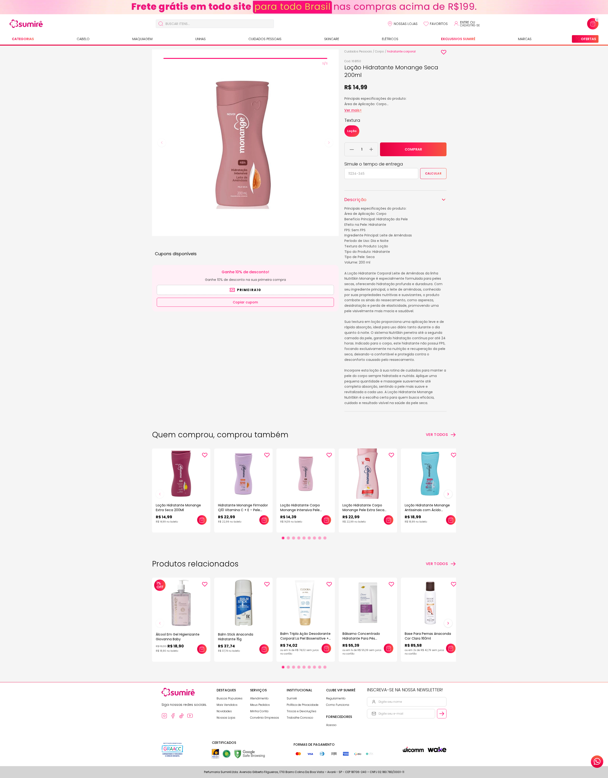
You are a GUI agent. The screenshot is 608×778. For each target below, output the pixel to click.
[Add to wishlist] (443, 52)
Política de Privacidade (302, 705)
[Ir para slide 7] (314, 538)
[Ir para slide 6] (309, 538)
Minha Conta (259, 711)
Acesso (331, 725)
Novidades (224, 711)
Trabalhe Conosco (300, 718)
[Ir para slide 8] (319, 538)
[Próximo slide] (448, 494)
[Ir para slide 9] (325, 538)
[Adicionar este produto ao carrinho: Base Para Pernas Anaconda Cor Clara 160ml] (451, 648)
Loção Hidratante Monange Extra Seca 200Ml (178, 507)
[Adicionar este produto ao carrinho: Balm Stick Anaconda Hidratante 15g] (264, 649)
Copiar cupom (245, 302)
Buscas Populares (229, 698)
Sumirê (292, 698)
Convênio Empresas (264, 718)
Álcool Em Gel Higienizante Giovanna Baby (178, 636)
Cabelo (83, 39)
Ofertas (588, 39)
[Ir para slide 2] (288, 538)
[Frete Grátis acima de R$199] (304, 7)
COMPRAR (413, 149)
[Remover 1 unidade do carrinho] (352, 149)
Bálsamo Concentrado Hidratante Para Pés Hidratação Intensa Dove (363, 638)
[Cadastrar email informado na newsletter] (441, 713)
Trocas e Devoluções (301, 711)
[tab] (245, 58)
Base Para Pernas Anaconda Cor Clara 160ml (428, 636)
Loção (351, 131)
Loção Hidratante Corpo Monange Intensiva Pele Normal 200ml (300, 510)
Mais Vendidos (227, 705)
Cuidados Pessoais (264, 39)
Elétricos (390, 39)
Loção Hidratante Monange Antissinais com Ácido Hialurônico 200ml (427, 510)
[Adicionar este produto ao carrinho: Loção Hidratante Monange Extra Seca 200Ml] (202, 520)
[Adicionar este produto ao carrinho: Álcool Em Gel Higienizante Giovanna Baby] (202, 649)
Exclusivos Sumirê (458, 39)
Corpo (379, 51)
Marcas (525, 39)
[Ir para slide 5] (304, 538)
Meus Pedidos (260, 705)
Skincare (331, 39)
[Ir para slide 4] (298, 538)
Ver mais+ (353, 110)
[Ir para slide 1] (283, 538)
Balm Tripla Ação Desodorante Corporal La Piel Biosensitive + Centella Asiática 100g (305, 638)
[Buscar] (161, 24)
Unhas (200, 39)
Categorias (23, 39)
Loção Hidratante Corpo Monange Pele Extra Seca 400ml (363, 510)
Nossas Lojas (406, 23)
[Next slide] (329, 143)
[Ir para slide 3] (293, 538)
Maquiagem (142, 39)
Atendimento (259, 698)
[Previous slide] (162, 143)
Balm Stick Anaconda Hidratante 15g (235, 636)
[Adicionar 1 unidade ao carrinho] (371, 149)
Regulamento (336, 698)
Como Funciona (337, 705)
